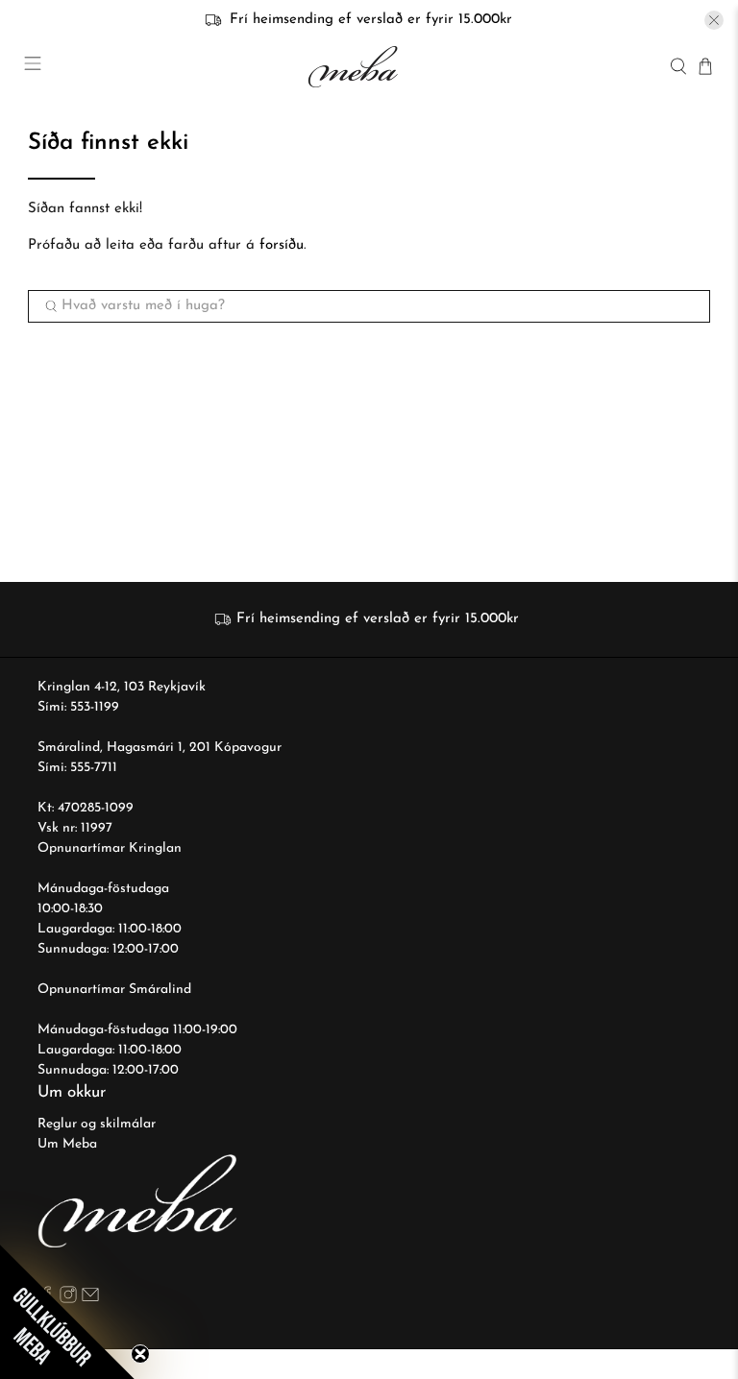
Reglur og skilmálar (96, 1124)
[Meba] (355, 66)
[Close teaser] (140, 1354)
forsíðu (281, 245)
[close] (714, 20)
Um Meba (67, 1144)
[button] (67, 1312)
